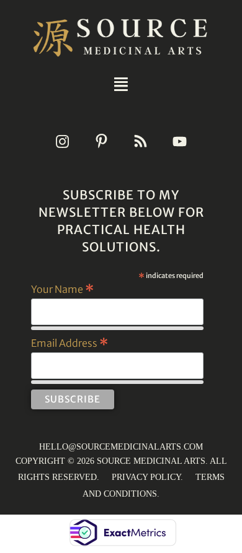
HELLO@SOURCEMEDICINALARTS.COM (121, 446)
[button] (121, 84)
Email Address (69, 342)
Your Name (62, 288)
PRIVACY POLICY (146, 477)
